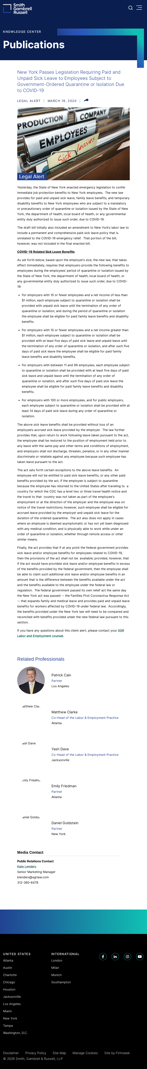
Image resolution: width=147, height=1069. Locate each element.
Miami (7, 1011)
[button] (86, 101)
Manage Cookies (85, 1053)
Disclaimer (11, 1053)
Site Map (59, 1053)
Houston (9, 989)
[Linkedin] (115, 956)
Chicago (9, 982)
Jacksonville (60, 760)
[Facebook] (103, 956)
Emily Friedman (64, 786)
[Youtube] (139, 956)
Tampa (8, 1025)
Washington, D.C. (15, 1033)
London (56, 960)
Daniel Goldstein (64, 823)
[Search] (130, 8)
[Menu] (140, 8)
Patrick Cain (61, 675)
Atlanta (56, 723)
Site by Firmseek (117, 1053)
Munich (56, 975)
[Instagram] (127, 956)
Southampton (61, 982)
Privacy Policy (35, 1053)
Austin (7, 968)
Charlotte (10, 975)
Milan (55, 968)
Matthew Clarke (64, 712)
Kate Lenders (26, 866)
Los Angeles (60, 686)
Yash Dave (60, 749)
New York (58, 834)
